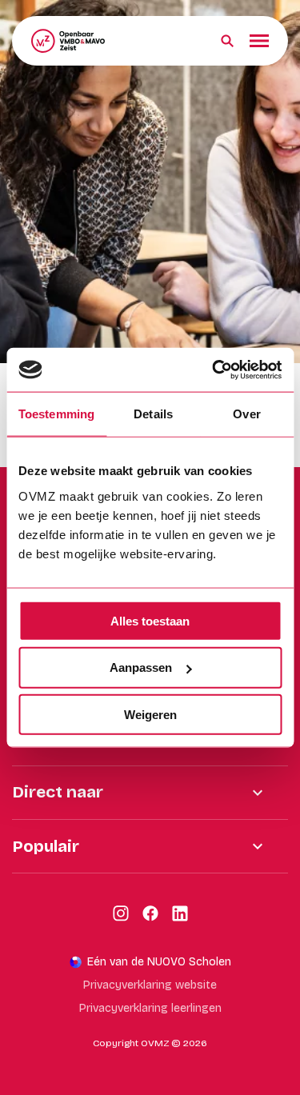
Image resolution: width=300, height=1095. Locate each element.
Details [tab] (153, 414)
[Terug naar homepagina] (68, 41)
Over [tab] (246, 414)
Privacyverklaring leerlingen (150, 1008)
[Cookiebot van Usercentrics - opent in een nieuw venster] (214, 369)
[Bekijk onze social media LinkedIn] (180, 913)
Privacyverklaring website (150, 985)
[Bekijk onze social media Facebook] (150, 913)
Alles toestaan (150, 620)
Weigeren (150, 714)
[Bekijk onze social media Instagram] (121, 913)
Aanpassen (141, 667)
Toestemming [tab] (56, 414)
